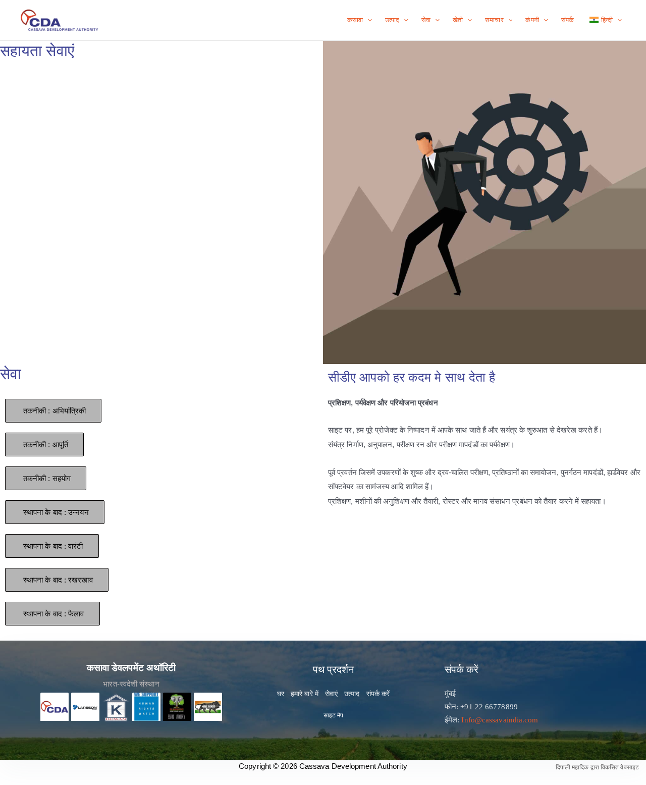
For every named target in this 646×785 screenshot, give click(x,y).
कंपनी (532, 20)
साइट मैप (334, 715)
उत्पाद (392, 20)
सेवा (425, 20)
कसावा (355, 20)
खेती (458, 20)
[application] (367, 20)
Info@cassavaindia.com (499, 720)
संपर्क (567, 20)
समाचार (494, 20)
